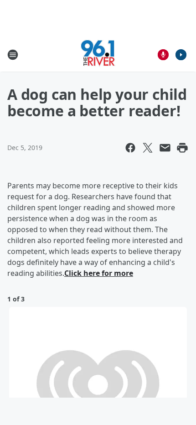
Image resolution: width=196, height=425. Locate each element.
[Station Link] (98, 54)
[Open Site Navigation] (12, 54)
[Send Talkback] (163, 54)
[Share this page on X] (147, 147)
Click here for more (98, 273)
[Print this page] (182, 147)
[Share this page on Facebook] (130, 147)
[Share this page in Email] (165, 147)
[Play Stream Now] (180, 54)
